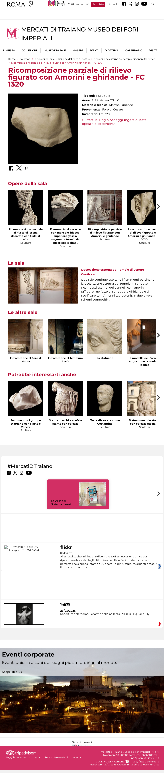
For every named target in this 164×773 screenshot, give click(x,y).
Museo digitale (55, 50)
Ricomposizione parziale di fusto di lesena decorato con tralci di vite (26, 234)
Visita (153, 50)
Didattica (112, 50)
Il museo (9, 50)
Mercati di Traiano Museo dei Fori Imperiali (57, 757)
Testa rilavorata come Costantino (105, 422)
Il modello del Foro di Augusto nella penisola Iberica (144, 361)
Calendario (133, 50)
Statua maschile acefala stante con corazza (65, 422)
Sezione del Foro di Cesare (74, 58)
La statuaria (105, 358)
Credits (112, 764)
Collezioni (29, 50)
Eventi (94, 50)
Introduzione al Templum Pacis (65, 359)
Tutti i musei (76, 4)
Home (12, 58)
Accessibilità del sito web (133, 764)
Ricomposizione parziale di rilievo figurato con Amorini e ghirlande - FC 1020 (144, 234)
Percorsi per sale (45, 58)
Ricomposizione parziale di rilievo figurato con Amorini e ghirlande (105, 233)
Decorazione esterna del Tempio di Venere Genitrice (124, 58)
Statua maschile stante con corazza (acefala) (144, 422)
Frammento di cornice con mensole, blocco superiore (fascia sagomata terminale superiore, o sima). (65, 236)
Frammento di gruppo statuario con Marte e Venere (25, 424)
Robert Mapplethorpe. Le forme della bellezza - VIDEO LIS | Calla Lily (104, 613)
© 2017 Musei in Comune (110, 761)
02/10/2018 (108, 560)
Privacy (134, 761)
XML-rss (154, 764)
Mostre (78, 50)
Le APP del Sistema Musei (61, 502)
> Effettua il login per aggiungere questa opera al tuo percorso (114, 122)
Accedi (113, 4)
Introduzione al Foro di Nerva (26, 359)
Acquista (98, 4)
